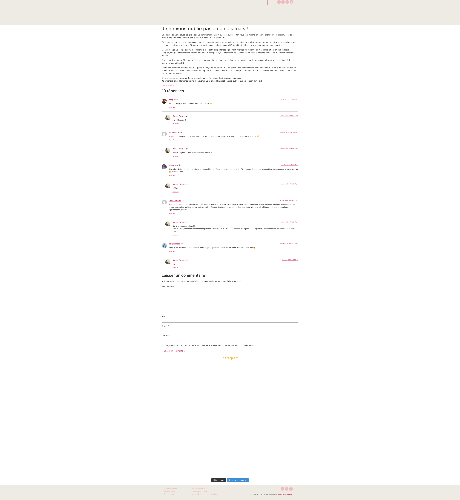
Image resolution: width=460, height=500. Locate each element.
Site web (166, 336)
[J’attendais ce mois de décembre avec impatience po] (176, 388)
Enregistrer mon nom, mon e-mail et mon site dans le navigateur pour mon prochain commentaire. (208, 345)
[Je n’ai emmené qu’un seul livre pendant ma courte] (257, 420)
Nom (165, 316)
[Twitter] (287, 2)
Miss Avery (173, 165)
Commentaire (168, 286)
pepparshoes (174, 244)
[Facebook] (283, 2)
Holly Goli (173, 99)
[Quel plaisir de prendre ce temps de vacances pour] (284, 387)
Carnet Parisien (179, 116)
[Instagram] (279, 2)
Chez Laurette (175, 201)
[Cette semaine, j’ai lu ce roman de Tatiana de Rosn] (203, 395)
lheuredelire (174, 132)
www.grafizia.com (285, 494)
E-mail (165, 326)
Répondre (172, 107)
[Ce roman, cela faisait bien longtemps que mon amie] (230, 417)
